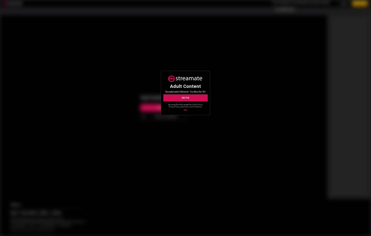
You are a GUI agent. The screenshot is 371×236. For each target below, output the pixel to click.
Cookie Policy (197, 105)
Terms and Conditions (193, 107)
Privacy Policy (174, 107)
